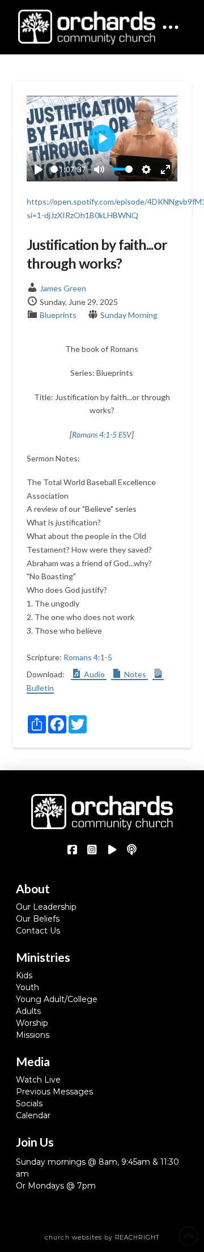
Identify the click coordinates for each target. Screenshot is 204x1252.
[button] (170, 27)
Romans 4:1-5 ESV (101, 434)
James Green (63, 288)
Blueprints (58, 315)
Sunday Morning (129, 315)
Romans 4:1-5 (87, 657)
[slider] (54, 169)
